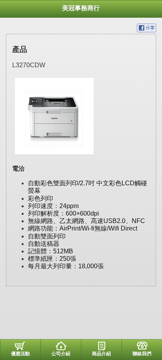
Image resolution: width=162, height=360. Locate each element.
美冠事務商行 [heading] (81, 8)
